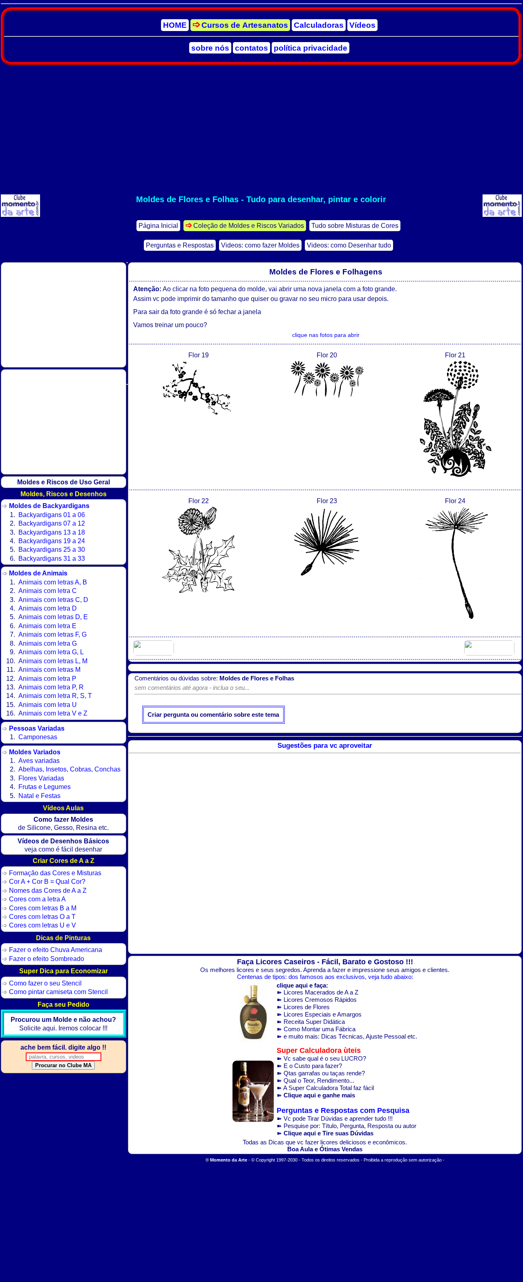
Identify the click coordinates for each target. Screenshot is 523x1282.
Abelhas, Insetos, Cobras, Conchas (69, 769)
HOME (175, 25)
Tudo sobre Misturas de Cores (354, 225)
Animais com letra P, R (51, 687)
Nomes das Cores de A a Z (48, 890)
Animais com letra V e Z (52, 713)
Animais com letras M (49, 669)
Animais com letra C (47, 590)
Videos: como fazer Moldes (260, 245)
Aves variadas (39, 760)
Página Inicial (158, 225)
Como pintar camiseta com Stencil (58, 991)
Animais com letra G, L (51, 651)
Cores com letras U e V (42, 925)
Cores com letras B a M (42, 908)
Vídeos (362, 25)
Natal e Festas (39, 795)
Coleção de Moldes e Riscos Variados (248, 225)
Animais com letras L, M (52, 660)
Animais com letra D (47, 608)
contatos (251, 47)
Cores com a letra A (37, 899)
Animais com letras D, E (53, 616)
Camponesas (37, 736)
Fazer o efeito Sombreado (46, 958)
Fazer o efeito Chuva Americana (55, 949)
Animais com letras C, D (53, 599)
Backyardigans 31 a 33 (51, 558)
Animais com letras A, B (52, 582)
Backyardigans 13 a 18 (51, 532)
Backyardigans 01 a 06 (51, 514)
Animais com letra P (47, 678)
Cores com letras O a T (42, 916)
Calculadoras (319, 25)
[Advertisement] (261, 130)
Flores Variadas (41, 778)
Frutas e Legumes (44, 786)
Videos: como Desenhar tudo (349, 245)
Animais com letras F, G (52, 634)
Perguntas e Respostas (180, 245)
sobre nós (210, 47)
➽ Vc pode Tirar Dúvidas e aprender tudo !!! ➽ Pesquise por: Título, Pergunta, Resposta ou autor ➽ (346, 1122)
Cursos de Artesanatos (244, 25)
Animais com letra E (47, 625)
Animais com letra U (47, 704)
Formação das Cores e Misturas (55, 872)
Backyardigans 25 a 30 (51, 549)
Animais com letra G (47, 643)
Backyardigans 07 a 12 (51, 523)
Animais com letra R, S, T (55, 695)
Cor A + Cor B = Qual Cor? (47, 881)
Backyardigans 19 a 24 (51, 540)
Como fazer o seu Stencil (45, 983)
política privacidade (310, 47)
